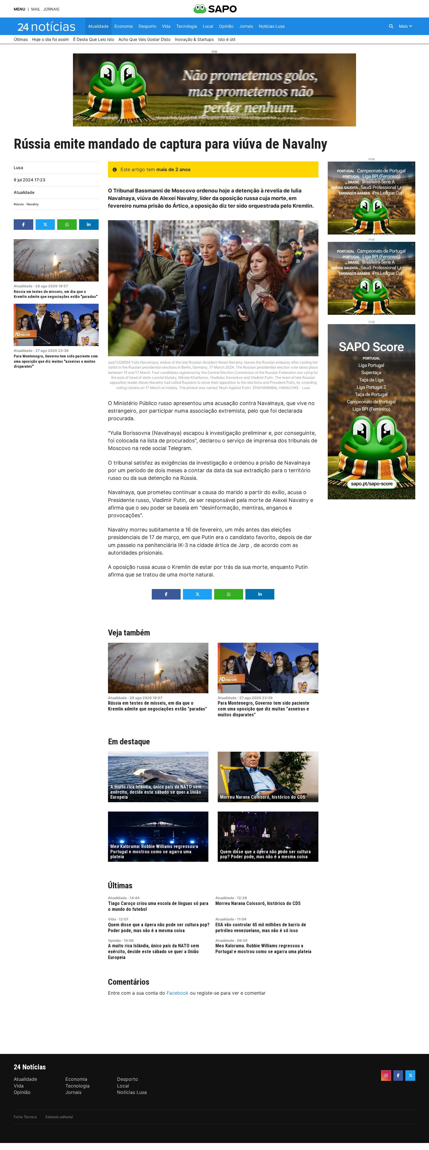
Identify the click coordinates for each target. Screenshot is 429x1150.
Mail (35, 9)
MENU (19, 9)
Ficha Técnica (25, 1117)
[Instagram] (386, 1075)
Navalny (33, 204)
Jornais (51, 9)
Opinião (114, 940)
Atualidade (24, 192)
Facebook (178, 993)
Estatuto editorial (59, 1117)
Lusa (18, 167)
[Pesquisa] (391, 26)
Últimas (120, 885)
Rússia (19, 204)
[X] (410, 1075)
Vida (112, 919)
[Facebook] (398, 1075)
